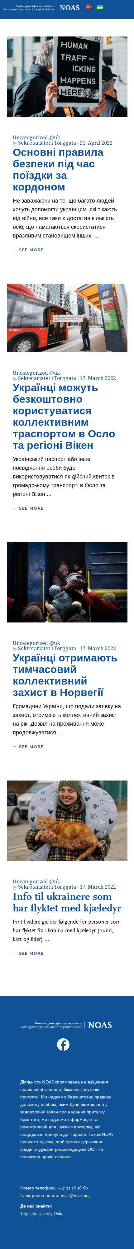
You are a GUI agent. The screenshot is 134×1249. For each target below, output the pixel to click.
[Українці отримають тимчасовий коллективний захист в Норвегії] (67, 582)
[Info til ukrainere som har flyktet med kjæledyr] (67, 821)
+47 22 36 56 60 (73, 1188)
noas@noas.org (75, 1196)
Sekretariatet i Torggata (47, 142)
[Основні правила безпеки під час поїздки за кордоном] (67, 76)
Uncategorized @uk (36, 137)
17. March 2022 (98, 378)
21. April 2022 (96, 142)
